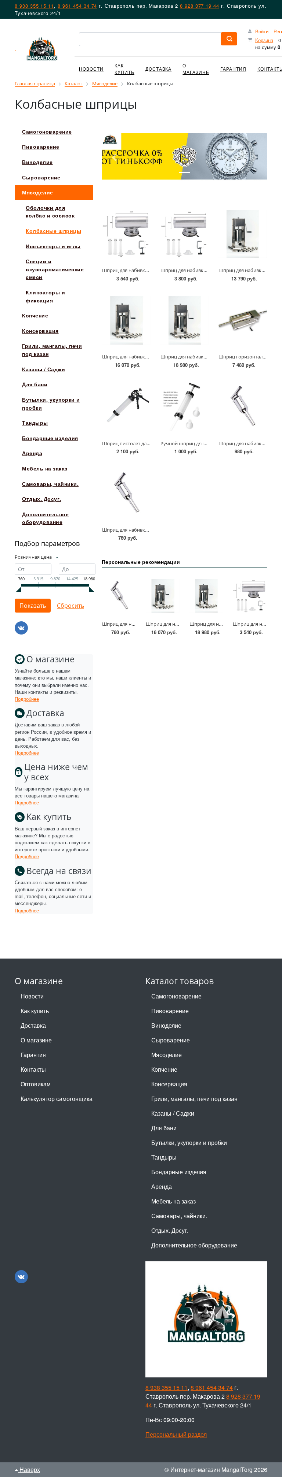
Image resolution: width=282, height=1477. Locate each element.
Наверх (29, 1469)
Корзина (264, 40)
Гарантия (233, 69)
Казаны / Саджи (172, 1113)
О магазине (195, 68)
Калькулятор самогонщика (57, 1098)
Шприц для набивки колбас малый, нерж (149, 530)
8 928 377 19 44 (199, 5)
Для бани (164, 1128)
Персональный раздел (176, 1434)
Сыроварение (170, 1040)
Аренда (161, 1186)
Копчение (164, 1069)
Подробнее (27, 698)
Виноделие (166, 1025)
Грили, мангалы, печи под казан (194, 1098)
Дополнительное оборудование (194, 1245)
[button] (114, 157)
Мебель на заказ (173, 1201)
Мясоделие (166, 1054)
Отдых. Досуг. (169, 1230)
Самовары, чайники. (179, 1216)
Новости (91, 69)
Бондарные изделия (178, 1172)
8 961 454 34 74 (77, 5)
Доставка (158, 69)
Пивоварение (170, 1011)
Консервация (169, 1084)
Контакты (33, 1069)
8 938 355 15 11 (34, 5)
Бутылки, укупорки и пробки (189, 1142)
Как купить (124, 68)
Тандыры (164, 1157)
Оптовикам (36, 1084)
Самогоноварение (176, 996)
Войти (261, 31)
